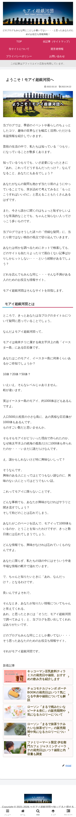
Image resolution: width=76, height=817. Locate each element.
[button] (68, 583)
